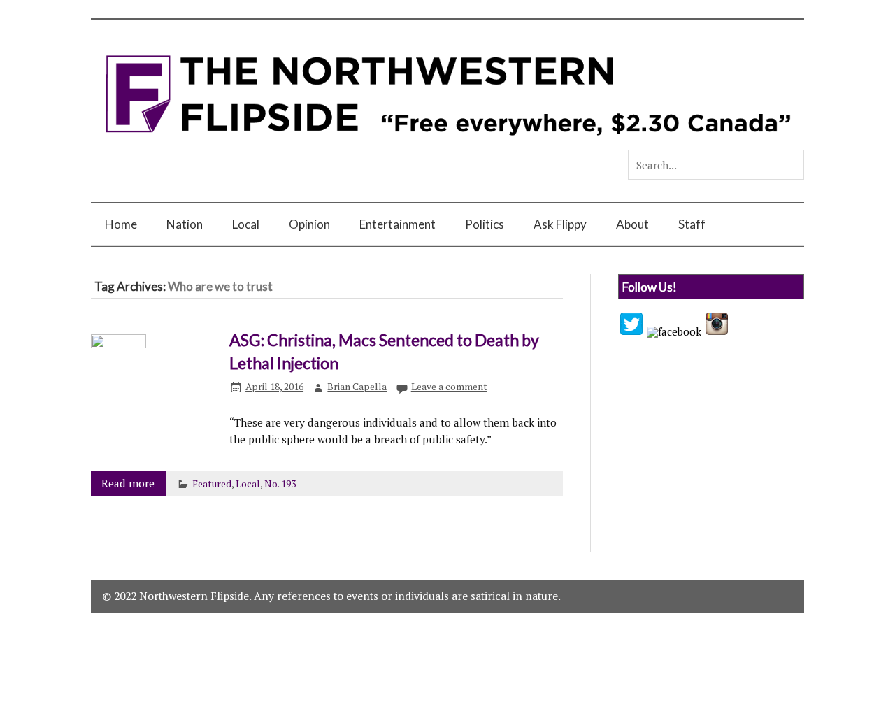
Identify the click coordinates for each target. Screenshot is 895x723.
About (632, 224)
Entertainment (397, 224)
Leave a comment (449, 386)
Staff (692, 224)
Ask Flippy (560, 224)
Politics (484, 224)
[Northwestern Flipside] (447, 143)
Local (245, 224)
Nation (184, 224)
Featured (211, 484)
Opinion (309, 224)
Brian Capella (357, 386)
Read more (128, 483)
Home (121, 224)
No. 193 (280, 484)
